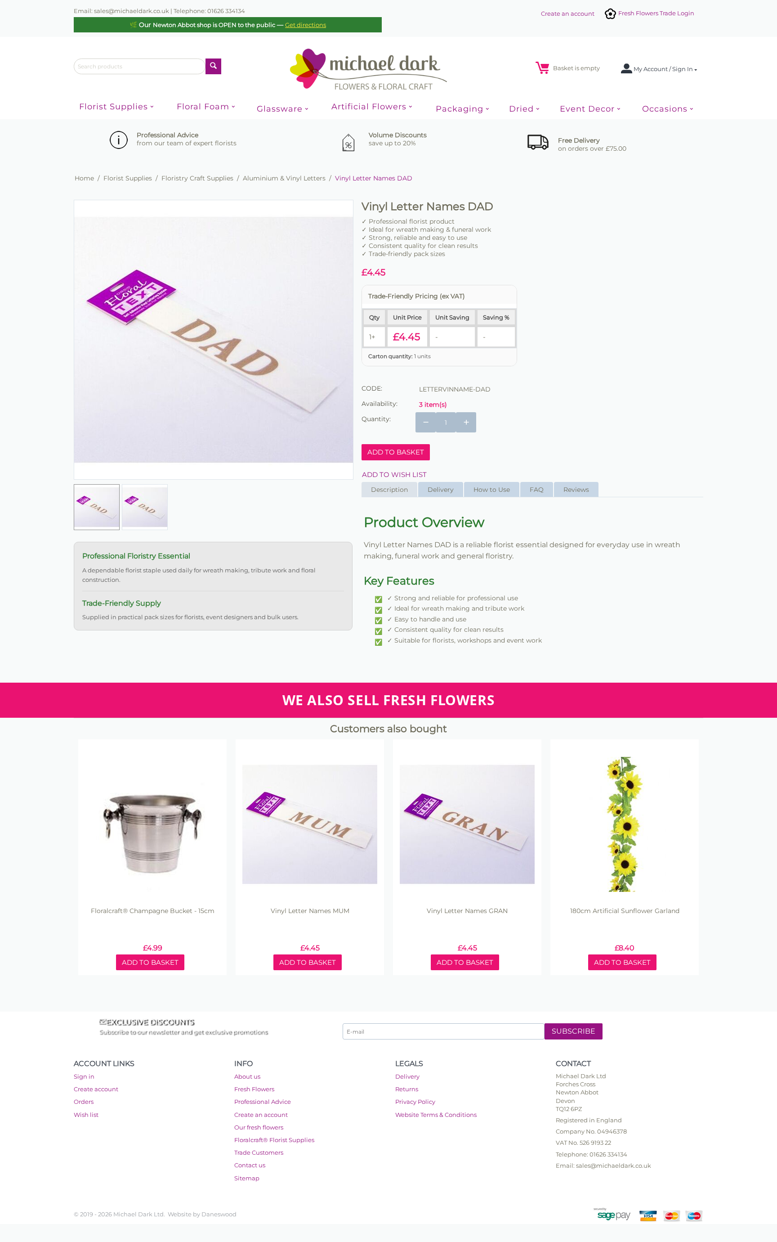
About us (247, 1076)
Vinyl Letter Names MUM (310, 911)
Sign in (84, 1076)
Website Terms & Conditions (436, 1114)
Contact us (249, 1165)
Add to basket (395, 452)
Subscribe (573, 1031)
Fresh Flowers (254, 1089)
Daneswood (219, 1214)
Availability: (379, 404)
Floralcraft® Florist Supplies (274, 1139)
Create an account (567, 13)
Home (84, 178)
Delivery (407, 1076)
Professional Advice (262, 1101)
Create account (96, 1089)
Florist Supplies (127, 178)
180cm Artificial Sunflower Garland (624, 911)
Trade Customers (258, 1152)
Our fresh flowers (258, 1127)
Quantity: (376, 419)
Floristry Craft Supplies (197, 178)
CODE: (372, 388)
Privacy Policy (415, 1101)
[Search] (213, 66)
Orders (84, 1101)
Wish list (86, 1114)
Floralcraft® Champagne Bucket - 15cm (152, 911)
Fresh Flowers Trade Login (655, 13)
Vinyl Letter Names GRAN (467, 911)
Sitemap (246, 1178)
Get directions (305, 24)
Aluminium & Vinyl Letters (284, 178)
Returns (406, 1089)
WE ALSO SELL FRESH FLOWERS (388, 700)
